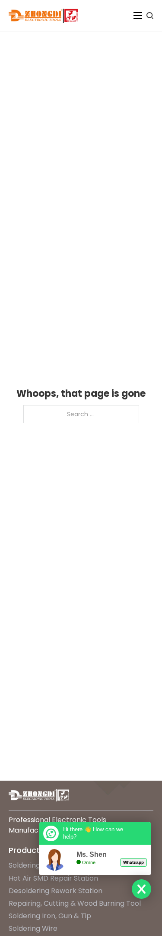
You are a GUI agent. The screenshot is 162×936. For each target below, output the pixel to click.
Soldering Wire (33, 928)
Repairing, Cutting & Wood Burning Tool (75, 903)
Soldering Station (37, 865)
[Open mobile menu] (137, 15)
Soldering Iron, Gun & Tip (50, 916)
